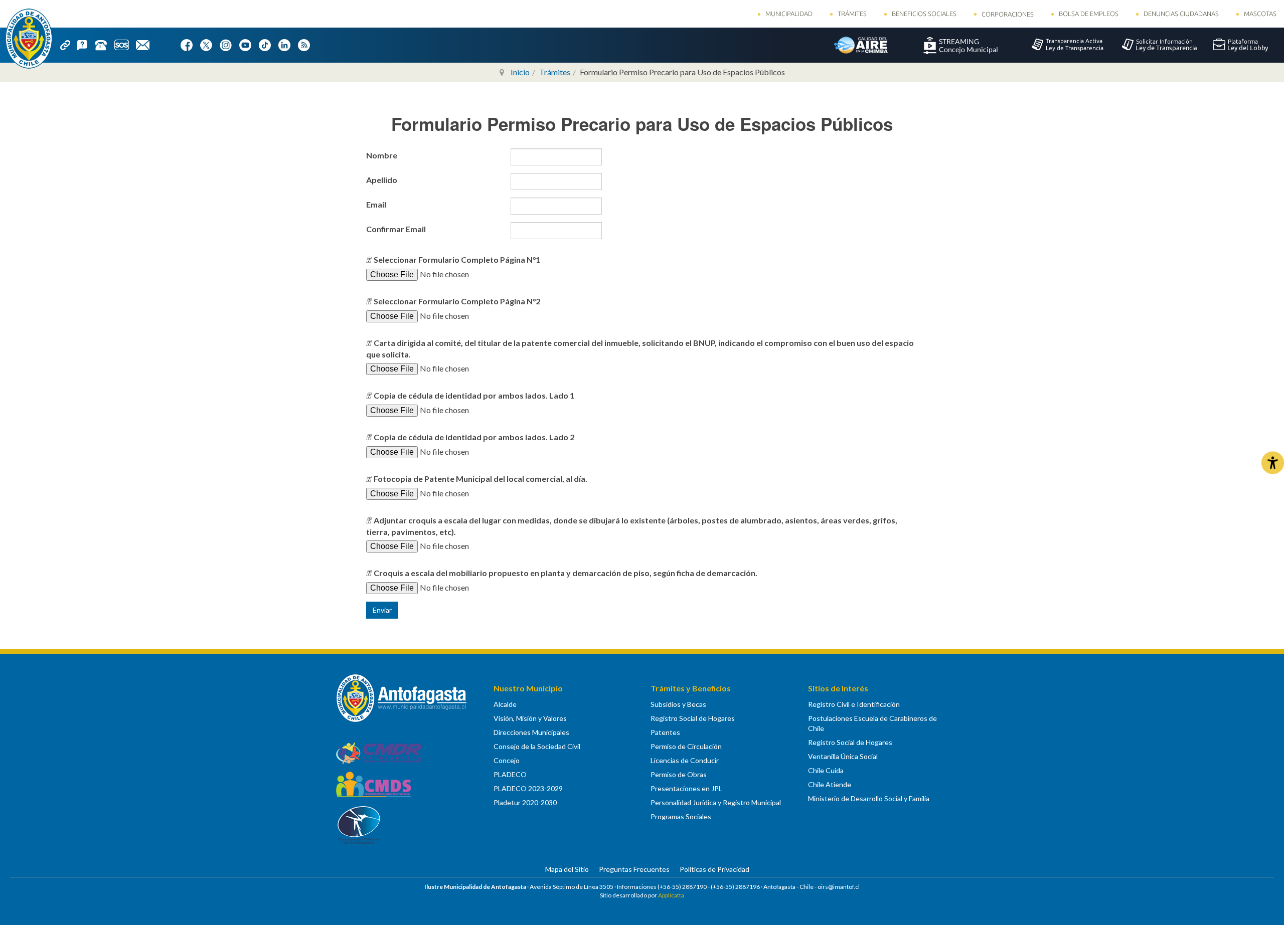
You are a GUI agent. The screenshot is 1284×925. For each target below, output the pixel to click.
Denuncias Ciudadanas (1181, 13)
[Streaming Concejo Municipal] (960, 44)
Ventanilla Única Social (843, 756)
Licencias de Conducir (685, 760)
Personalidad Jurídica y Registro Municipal (716, 802)
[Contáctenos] (146, 44)
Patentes (665, 732)
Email (377, 204)
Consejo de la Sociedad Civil (537, 746)
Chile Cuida (826, 770)
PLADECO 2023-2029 (528, 788)
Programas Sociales (681, 816)
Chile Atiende (829, 784)
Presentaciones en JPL (686, 788)
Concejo (507, 760)
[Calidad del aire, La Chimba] (861, 44)
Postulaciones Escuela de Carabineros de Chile (872, 723)
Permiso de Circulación (686, 746)
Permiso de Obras (679, 774)
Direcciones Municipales (531, 732)
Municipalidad (789, 13)
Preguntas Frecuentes (634, 869)
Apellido (382, 179)
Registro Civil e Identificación (854, 704)
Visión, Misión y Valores (530, 718)
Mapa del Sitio (567, 869)
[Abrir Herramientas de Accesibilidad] (1272, 462)
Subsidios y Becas (678, 704)
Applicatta (671, 895)
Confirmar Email (396, 229)
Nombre (382, 155)
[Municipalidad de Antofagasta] (29, 39)
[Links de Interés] (68, 44)
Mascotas (1260, 13)
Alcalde (505, 704)
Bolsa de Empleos (1088, 13)
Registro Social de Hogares (693, 718)
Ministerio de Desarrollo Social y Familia (868, 798)
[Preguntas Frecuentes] (85, 44)
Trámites (852, 13)
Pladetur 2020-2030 (525, 802)
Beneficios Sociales (924, 13)
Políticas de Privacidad (714, 869)
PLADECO (510, 774)
